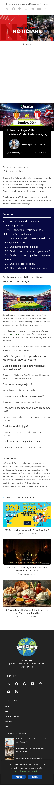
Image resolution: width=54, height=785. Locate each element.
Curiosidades (40, 152)
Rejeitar (34, 777)
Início (7, 706)
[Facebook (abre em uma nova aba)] (13, 9)
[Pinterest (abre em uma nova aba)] (19, 9)
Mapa (7, 726)
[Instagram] (24, 683)
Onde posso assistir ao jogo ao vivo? (27, 251)
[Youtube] (8, 691)
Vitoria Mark (39, 144)
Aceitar (19, 777)
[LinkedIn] (32, 683)
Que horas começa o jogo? (22, 246)
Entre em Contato (12, 716)
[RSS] (16, 691)
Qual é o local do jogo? (20, 263)
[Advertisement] (27, 75)
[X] (8, 683)
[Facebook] (16, 683)
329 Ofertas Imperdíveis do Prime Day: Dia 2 (27, 530)
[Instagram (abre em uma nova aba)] (26, 9)
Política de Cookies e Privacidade (27, 771)
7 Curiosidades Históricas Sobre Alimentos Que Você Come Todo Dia (27, 611)
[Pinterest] (40, 683)
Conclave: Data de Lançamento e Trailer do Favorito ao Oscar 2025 (27, 569)
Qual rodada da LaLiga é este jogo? (26, 268)
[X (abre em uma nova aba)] (7, 9)
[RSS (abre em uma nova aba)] (44, 9)
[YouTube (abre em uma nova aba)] (39, 9)
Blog (6, 711)
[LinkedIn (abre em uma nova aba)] (32, 9)
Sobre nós (9, 721)
